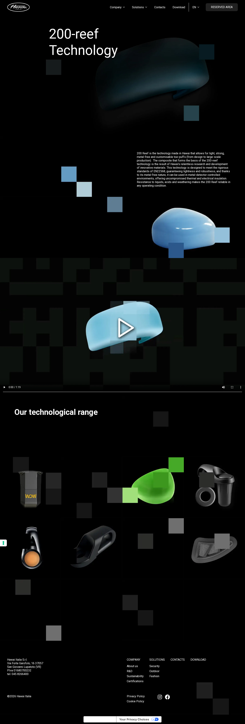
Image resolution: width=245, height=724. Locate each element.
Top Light (31, 568)
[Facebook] (167, 697)
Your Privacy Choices (134, 719)
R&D (129, 671)
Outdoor (154, 671)
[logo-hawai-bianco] (18, 7)
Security (154, 666)
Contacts (178, 659)
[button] (124, 7)
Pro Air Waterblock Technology (214, 565)
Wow (30, 506)
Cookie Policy (135, 701)
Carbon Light (91, 563)
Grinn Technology (214, 506)
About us (132, 666)
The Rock (153, 506)
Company (133, 659)
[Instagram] (160, 697)
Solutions (157, 659)
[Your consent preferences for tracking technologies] (3, 543)
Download (198, 659)
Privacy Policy (136, 696)
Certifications (135, 681)
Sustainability (135, 676)
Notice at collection (99, 719)
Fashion (154, 676)
